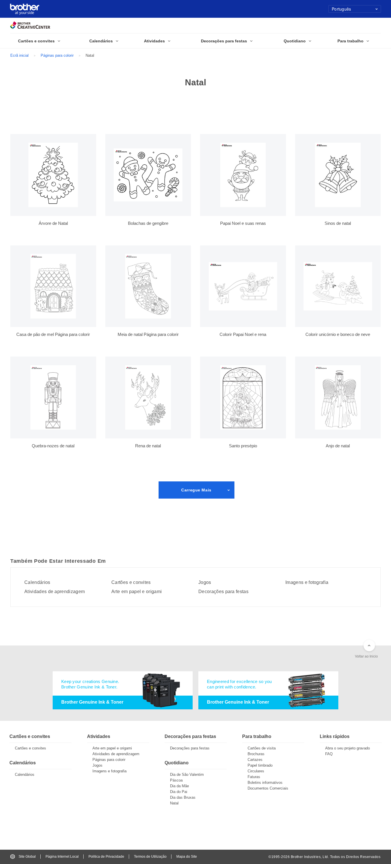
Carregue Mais (196, 490)
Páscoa (176, 780)
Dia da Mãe (179, 786)
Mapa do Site (186, 857)
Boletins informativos (265, 782)
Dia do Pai (178, 792)
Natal (174, 803)
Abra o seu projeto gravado (347, 748)
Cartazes (255, 759)
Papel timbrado (260, 765)
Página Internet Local (62, 857)
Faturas (254, 777)
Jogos (204, 582)
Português (341, 9)
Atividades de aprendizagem (54, 591)
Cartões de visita (262, 748)
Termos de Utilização (150, 857)
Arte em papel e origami (136, 591)
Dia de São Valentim (187, 774)
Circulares (256, 771)
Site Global (27, 857)
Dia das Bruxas (183, 797)
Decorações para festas (223, 591)
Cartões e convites (131, 582)
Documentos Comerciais (268, 788)
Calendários (37, 582)
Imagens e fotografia (306, 582)
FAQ (329, 754)
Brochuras (256, 754)
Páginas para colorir (57, 55)
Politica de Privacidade (106, 857)
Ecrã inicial (19, 55)
